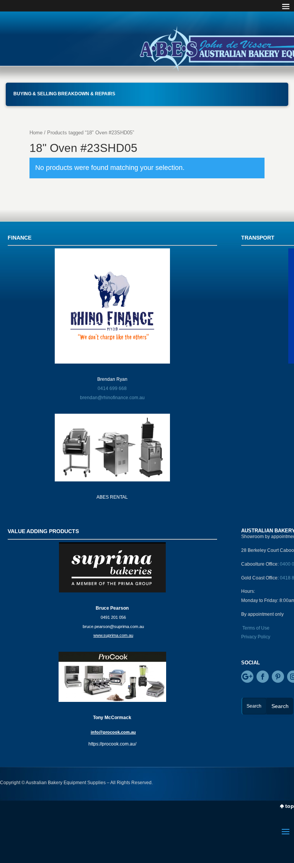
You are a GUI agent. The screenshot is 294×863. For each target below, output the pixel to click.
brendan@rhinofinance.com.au (112, 397)
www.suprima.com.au (113, 635)
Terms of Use (256, 628)
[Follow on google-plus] (247, 676)
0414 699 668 (112, 388)
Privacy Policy (255, 637)
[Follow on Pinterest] (278, 676)
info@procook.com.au (113, 732)
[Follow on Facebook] (262, 676)
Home (35, 132)
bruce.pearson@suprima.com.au (113, 626)
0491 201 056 (113, 617)
